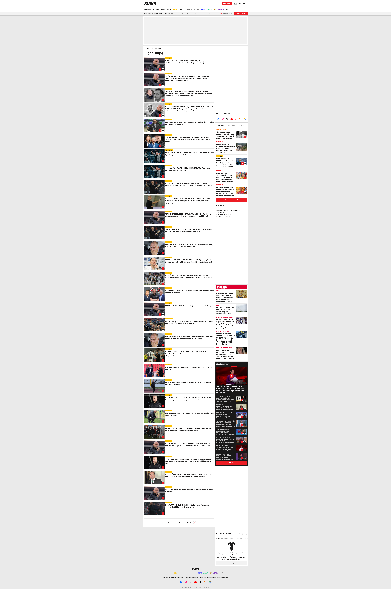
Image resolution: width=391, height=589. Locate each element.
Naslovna (150, 48)
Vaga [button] (244, 538)
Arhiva (189, 522)
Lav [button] (235, 538)
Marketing (166, 577)
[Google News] (244, 119)
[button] (245, 533)
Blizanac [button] (226, 538)
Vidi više (232, 563)
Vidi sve (231, 462)
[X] (227, 119)
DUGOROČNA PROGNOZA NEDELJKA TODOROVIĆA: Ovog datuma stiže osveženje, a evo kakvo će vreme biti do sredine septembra (143, 14)
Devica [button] (239, 538)
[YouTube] (231, 119)
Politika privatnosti (210, 577)
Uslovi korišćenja (222, 577)
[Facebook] (218, 119)
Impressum (180, 577)
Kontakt (173, 577)
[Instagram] (223, 119)
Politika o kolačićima (191, 577)
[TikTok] (236, 119)
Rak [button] (231, 538)
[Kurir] (150, 3)
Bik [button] (222, 538)
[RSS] (240, 119)
